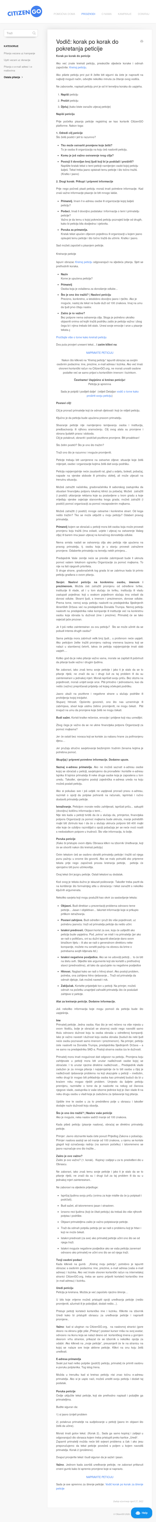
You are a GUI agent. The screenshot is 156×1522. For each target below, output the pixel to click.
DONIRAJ (143, 14)
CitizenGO (120, 1514)
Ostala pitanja (12, 77)
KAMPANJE (125, 14)
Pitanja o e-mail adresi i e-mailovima (18, 68)
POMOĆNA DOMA (64, 14)
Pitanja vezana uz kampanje (19, 53)
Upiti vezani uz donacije (17, 60)
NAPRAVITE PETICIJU (99, 353)
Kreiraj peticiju (77, 67)
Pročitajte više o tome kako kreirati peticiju (81, 337)
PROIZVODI (88, 14)
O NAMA (107, 14)
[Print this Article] (141, 42)
